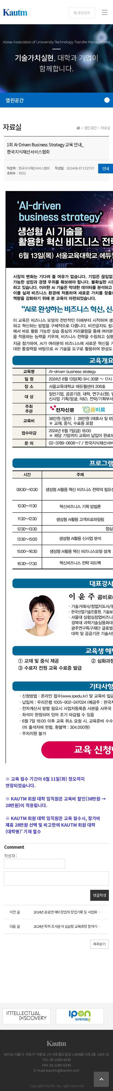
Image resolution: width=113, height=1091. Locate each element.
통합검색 (84, 12)
